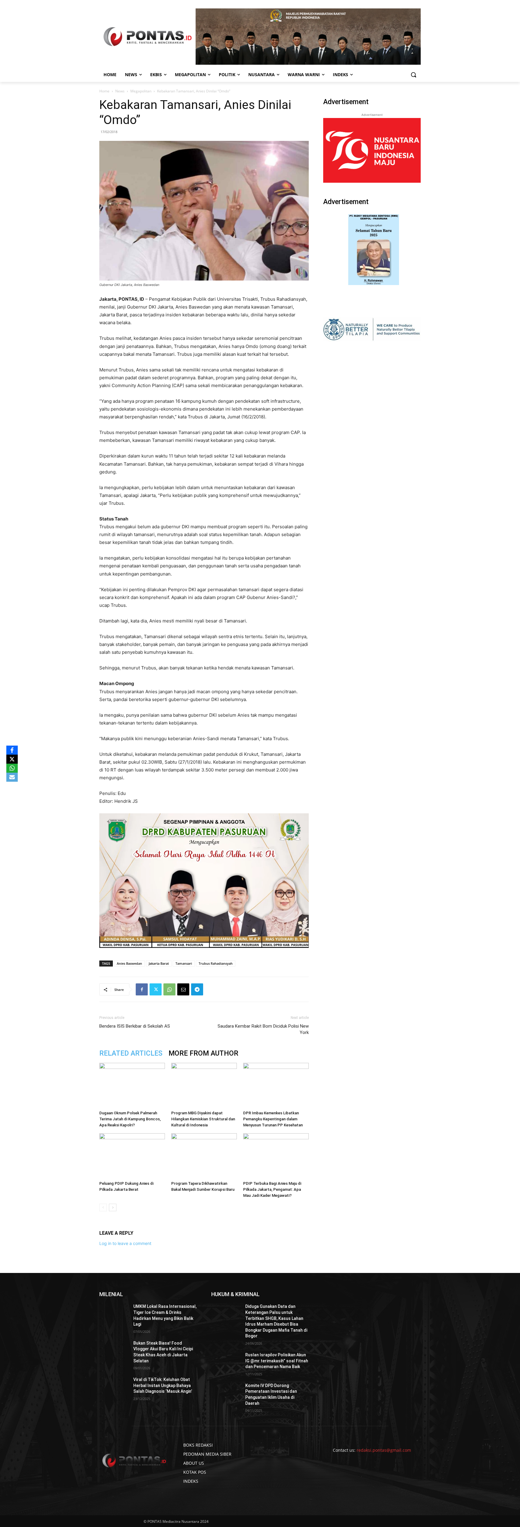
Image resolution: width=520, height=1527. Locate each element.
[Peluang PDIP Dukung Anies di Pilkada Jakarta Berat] (132, 1155)
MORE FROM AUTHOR (203, 1053)
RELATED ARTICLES (130, 1053)
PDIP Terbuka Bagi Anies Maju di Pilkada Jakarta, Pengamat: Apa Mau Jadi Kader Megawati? (272, 1189)
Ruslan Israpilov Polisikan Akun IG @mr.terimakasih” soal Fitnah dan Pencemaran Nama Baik (276, 1360)
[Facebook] (142, 989)
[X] (12, 759)
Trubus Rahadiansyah (216, 963)
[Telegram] (197, 989)
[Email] (183, 989)
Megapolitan (140, 91)
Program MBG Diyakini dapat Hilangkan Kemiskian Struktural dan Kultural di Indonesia (203, 1119)
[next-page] (112, 1207)
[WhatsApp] (169, 989)
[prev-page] (103, 1207)
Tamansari (183, 963)
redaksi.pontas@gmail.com (384, 1450)
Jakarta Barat (159, 963)
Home (104, 91)
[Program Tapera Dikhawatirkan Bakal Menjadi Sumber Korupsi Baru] (204, 1155)
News (120, 91)
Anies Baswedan (129, 963)
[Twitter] (156, 989)
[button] (413, 74)
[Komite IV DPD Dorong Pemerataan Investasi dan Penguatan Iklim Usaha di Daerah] (225, 1393)
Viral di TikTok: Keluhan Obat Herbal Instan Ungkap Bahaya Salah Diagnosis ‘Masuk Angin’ (162, 1385)
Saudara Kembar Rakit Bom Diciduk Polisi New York (263, 1029)
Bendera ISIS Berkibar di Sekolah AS (134, 1026)
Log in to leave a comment (125, 1243)
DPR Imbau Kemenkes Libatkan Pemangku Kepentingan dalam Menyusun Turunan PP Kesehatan (273, 1119)
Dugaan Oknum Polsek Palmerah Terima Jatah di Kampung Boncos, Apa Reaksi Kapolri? (130, 1119)
